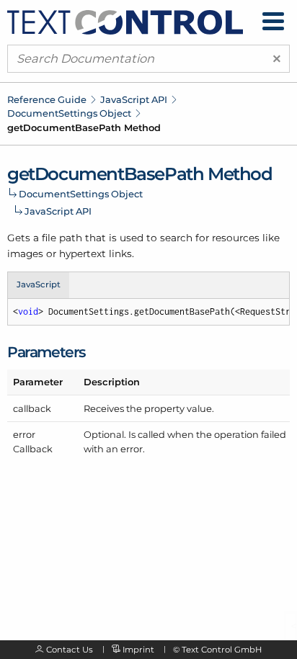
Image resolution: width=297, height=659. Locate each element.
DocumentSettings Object (69, 113)
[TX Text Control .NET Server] (125, 21)
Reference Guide (47, 99)
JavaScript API (133, 99)
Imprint (138, 650)
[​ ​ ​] (273, 21)
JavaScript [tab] (39, 284)
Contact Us (69, 650)
